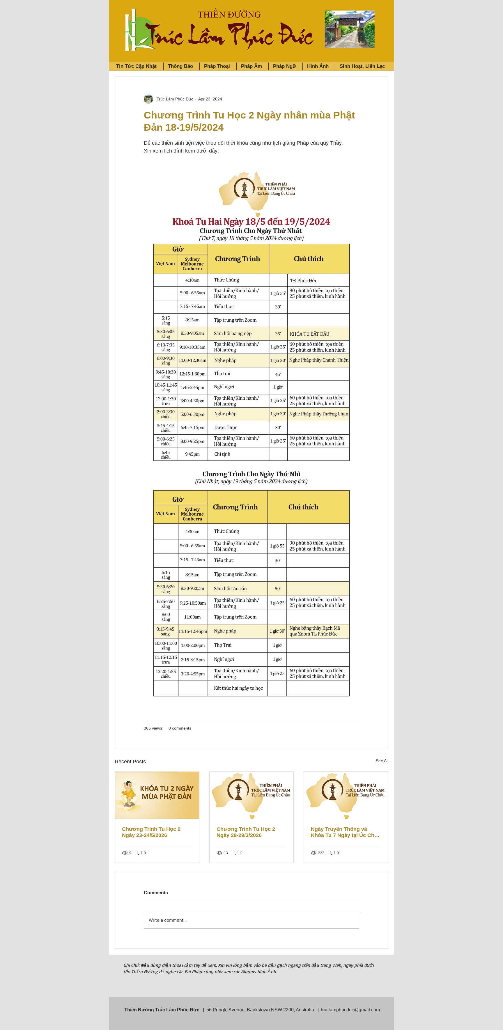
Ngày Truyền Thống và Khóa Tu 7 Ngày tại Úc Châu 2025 (345, 832)
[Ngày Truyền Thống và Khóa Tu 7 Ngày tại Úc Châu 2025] (346, 795)
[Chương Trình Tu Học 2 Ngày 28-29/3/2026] (252, 795)
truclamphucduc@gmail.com (350, 1009)
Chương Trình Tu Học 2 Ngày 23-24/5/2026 (151, 832)
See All (382, 760)
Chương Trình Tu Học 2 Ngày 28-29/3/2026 (246, 832)
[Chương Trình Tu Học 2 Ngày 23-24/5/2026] (157, 795)
